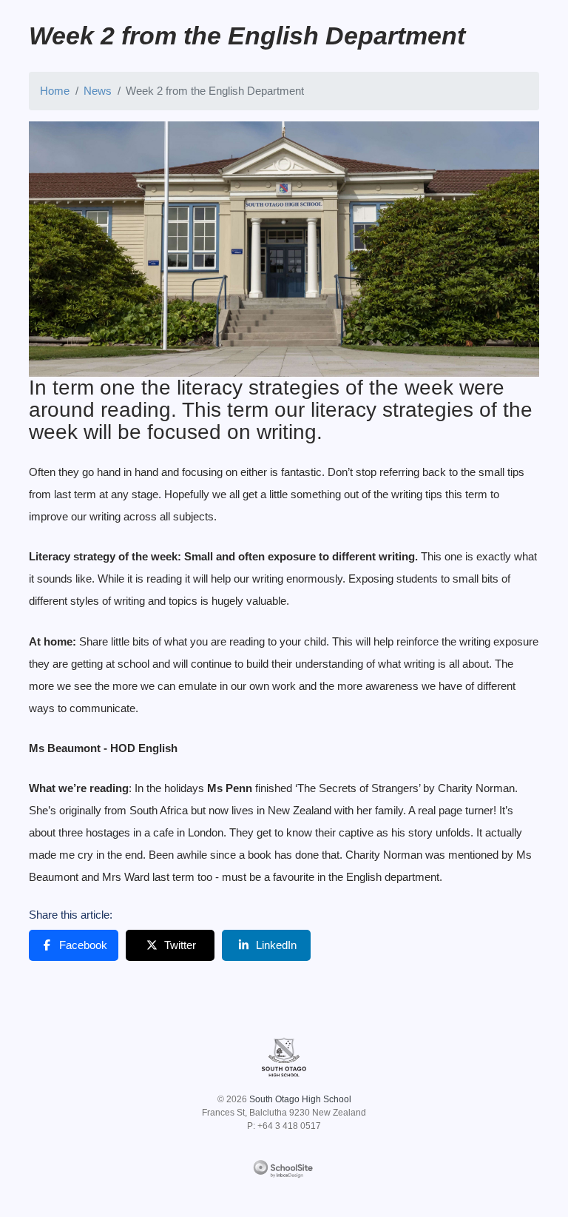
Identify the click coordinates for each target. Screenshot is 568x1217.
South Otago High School (300, 1099)
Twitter (180, 945)
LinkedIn (276, 945)
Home (55, 90)
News (98, 90)
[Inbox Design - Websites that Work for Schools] (284, 1165)
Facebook (83, 945)
